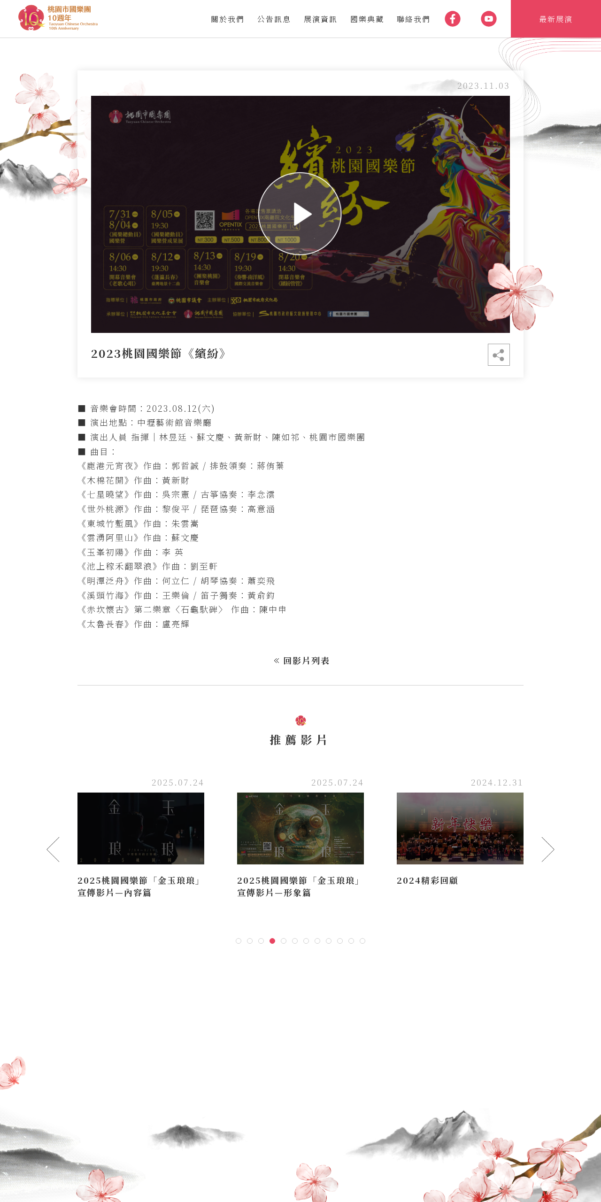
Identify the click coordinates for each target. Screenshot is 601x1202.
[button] (238, 941)
